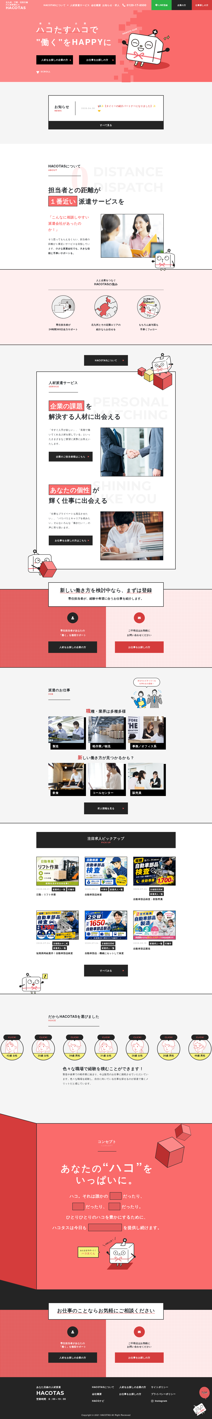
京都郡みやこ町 (60, 943)
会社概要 (96, 5)
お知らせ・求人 (111, 5)
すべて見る (106, 125)
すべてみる (106, 970)
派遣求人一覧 (59, 889)
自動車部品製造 (141, 948)
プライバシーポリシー (163, 1394)
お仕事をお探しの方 (139, 647)
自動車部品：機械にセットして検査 (104, 953)
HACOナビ (98, 1400)
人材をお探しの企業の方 (72, 647)
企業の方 (181, 5)
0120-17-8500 (136, 5)
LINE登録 (163, 5)
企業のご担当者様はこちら (70, 456)
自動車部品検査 (93, 894)
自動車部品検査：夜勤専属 (148, 899)
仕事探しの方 (201, 5)
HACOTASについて (55, 5)
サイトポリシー (159, 1387)
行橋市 (71, 889)
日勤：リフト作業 (46, 894)
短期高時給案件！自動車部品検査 (54, 953)
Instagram (161, 1400)
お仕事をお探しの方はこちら (71, 540)
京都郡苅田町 (156, 889)
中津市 (104, 889)
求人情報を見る (106, 808)
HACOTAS (16, 7)
